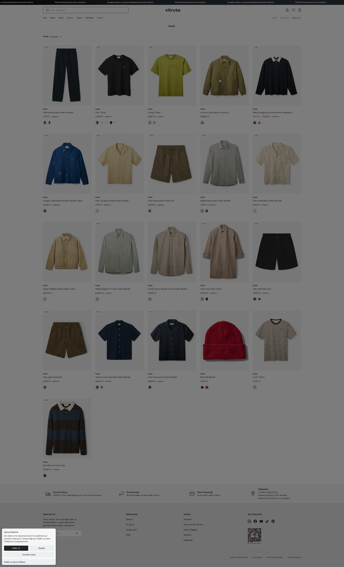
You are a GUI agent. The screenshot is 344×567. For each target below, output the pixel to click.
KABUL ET (16, 548)
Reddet (42, 548)
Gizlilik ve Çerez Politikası (14, 562)
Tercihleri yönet (28, 554)
